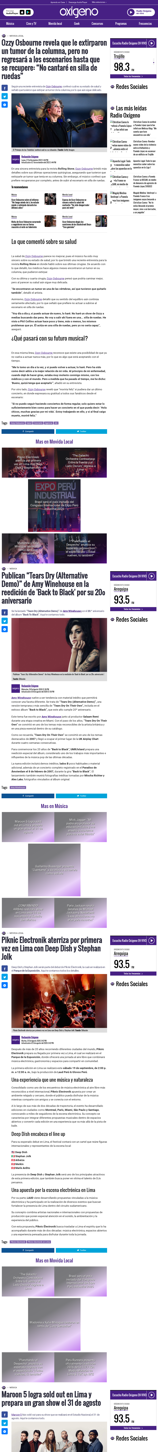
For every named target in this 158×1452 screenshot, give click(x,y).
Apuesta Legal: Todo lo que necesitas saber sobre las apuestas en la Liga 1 (144, 164)
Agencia (48, 423)
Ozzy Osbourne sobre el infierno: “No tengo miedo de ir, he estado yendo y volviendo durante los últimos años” (25, 203)
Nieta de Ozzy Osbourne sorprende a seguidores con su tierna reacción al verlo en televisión (26, 224)
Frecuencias (145, 24)
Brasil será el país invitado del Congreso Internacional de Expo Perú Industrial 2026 (54, 505)
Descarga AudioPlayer (78, 2)
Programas (121, 24)
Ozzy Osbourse (37, 389)
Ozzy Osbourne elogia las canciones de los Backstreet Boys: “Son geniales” (76, 224)
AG (56, 423)
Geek (76, 24)
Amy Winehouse (72, 611)
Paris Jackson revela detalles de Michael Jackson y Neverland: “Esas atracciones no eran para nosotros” (80, 913)
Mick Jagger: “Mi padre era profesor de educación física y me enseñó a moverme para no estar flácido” (80, 827)
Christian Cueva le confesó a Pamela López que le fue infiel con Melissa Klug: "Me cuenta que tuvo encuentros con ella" (144, 128)
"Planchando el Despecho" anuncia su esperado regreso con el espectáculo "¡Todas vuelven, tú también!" (80, 548)
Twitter (83, 431)
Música (10, 24)
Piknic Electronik (18, 1242)
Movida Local (17, 36)
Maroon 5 (16, 1414)
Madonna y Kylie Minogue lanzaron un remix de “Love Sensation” (28, 548)
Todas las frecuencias (132, 76)
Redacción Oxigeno (29, 156)
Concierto (38, 423)
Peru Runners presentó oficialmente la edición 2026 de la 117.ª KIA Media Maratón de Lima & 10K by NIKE (80, 1367)
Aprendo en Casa (58, 2)
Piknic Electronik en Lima (39, 1242)
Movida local (55, 24)
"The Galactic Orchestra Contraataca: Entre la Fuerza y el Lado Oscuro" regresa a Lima (81, 462)
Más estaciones (98, 2)
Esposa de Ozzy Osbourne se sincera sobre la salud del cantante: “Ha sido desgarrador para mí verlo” (75, 203)
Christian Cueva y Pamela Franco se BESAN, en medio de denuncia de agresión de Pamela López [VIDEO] (144, 181)
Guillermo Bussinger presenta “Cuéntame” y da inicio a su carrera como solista (54, 870)
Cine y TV (31, 24)
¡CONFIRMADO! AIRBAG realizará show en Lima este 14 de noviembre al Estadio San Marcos (28, 913)
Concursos (97, 24)
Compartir (29, 431)
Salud (29, 423)
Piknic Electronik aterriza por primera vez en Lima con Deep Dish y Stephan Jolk (28, 462)
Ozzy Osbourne (54, 86)
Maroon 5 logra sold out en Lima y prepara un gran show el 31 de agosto (28, 827)
